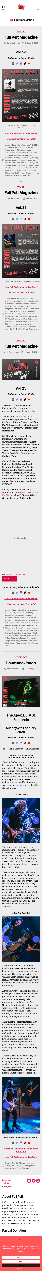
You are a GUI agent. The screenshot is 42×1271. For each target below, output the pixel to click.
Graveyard (18, 309)
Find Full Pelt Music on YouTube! (21, 133)
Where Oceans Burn (24, 643)
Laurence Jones (15, 168)
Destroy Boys (10, 306)
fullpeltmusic (14, 43)
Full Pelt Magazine (21, 37)
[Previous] (6, 820)
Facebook (6, 1180)
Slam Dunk (17, 326)
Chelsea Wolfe (18, 615)
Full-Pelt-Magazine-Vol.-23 (13, 575)
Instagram (7, 1186)
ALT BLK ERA (33, 145)
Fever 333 (16, 160)
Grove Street (28, 309)
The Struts (15, 641)
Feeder (25, 620)
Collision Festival (12, 618)
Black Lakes (18, 301)
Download (9, 579)
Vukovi (23, 175)
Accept (8, 610)
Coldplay (16, 158)
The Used (20, 329)
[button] (21, 820)
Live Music (23, 316)
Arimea (24, 147)
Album (13, 145)
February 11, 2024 (31, 352)
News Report (10, 321)
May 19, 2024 (31, 198)
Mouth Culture (30, 170)
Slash (25, 326)
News (31, 630)
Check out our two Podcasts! (21, 139)
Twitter (5, 1183)
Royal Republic (20, 635)
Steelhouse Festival (18, 638)
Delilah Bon (34, 304)
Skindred (9, 326)
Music (7, 173)
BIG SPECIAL (10, 613)
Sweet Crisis (16, 1168)
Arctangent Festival (13, 147)
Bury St (8, 1163)
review (22, 173)
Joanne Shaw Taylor (13, 165)
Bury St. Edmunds (19, 1163)
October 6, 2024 (31, 43)
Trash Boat (15, 175)
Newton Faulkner (22, 321)
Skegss (28, 173)
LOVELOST (9, 319)
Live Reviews (21, 657)
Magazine (21, 31)
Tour (26, 329)
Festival (8, 160)
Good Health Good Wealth (15, 163)
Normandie (15, 633)
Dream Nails (25, 158)
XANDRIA (30, 175)
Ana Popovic (28, 298)
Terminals (32, 326)
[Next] (35, 820)
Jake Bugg (16, 314)
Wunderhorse (34, 329)
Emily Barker (16, 620)
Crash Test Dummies (27, 618)
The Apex (25, 1168)
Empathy (34, 158)
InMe (36, 163)
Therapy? (24, 641)
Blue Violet (21, 150)
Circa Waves (19, 155)
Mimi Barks (27, 319)
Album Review (22, 145)
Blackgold (20, 613)
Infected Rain (22, 623)
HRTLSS (30, 163)
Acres (7, 145)
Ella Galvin (21, 306)
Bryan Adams (21, 153)
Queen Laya (15, 324)
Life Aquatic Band (30, 168)
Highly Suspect (21, 311)
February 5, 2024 (31, 669)
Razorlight (15, 173)
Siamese (30, 324)
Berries (13, 150)
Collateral (28, 615)
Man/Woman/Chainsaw (14, 170)
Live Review (32, 316)
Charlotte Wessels (21, 304)
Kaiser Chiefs (27, 165)
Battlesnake (34, 610)
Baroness (9, 301)
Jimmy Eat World (27, 314)
